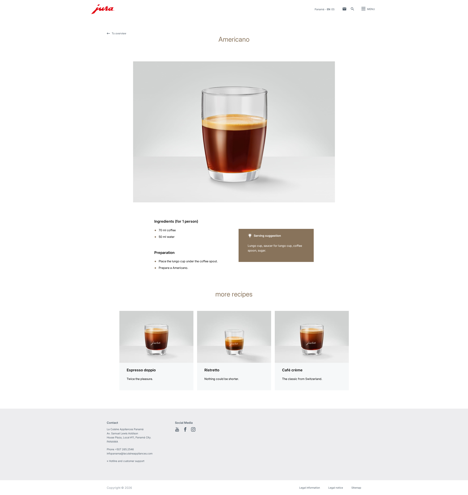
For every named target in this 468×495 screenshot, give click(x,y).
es (333, 9)
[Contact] (344, 9)
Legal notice (335, 487)
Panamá (319, 9)
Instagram (193, 429)
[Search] (352, 9)
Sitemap (356, 487)
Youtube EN (177, 429)
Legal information (309, 487)
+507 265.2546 (124, 449)
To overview (119, 33)
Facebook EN (185, 429)
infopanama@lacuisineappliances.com (129, 453)
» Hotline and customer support (125, 460)
